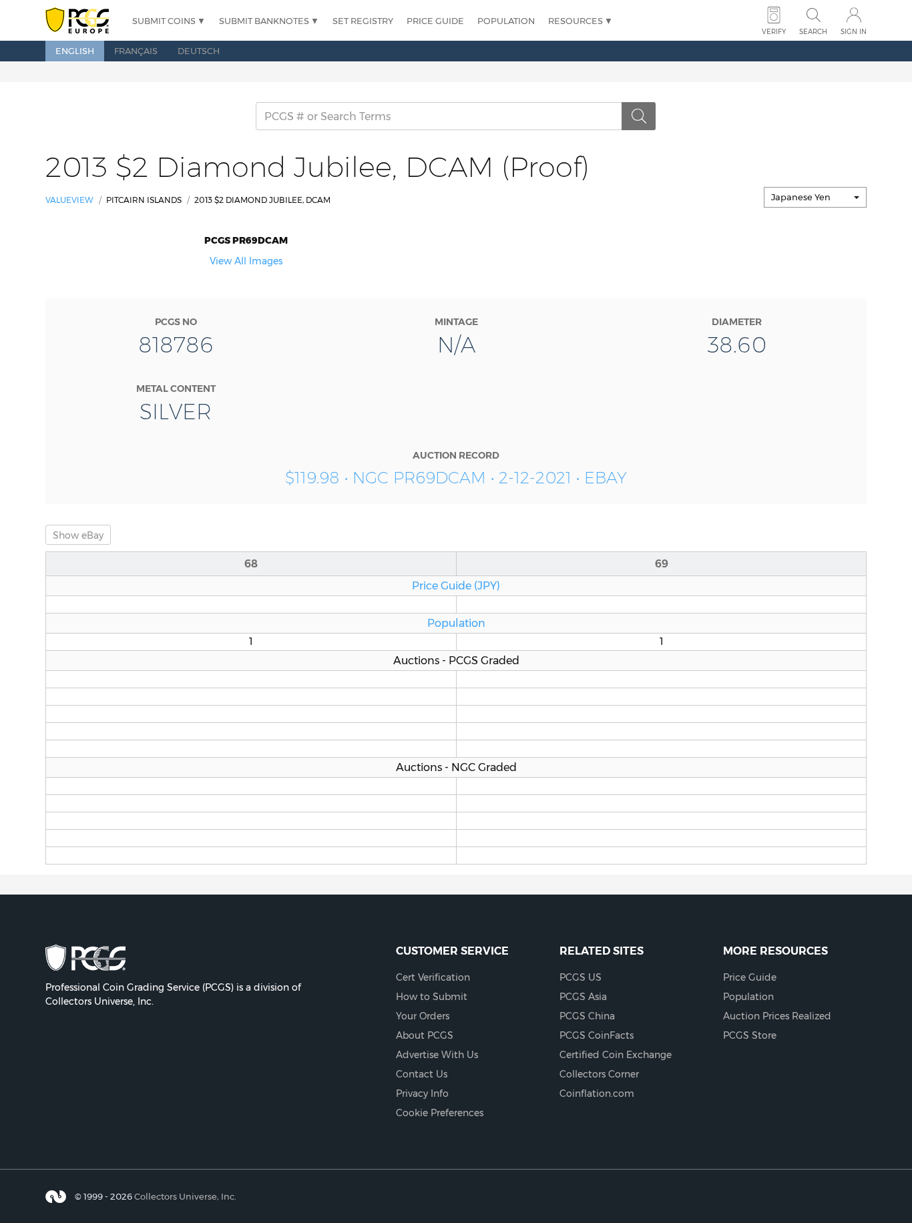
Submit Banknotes (264, 20)
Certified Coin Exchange (615, 1055)
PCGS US (580, 977)
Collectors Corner (599, 1074)
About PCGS (424, 1035)
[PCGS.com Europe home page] (82, 21)
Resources (575, 20)
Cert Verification (433, 977)
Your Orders (422, 1016)
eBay (78, 535)
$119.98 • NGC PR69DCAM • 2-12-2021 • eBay (456, 477)
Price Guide (435, 20)
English (74, 50)
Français (136, 50)
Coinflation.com (596, 1093)
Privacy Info (422, 1093)
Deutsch (199, 50)
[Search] (639, 116)
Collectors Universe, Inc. (185, 1196)
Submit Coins (164, 20)
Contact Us (421, 1074)
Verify (774, 31)
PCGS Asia (583, 997)
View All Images (246, 261)
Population (506, 20)
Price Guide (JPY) (456, 585)
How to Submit (431, 997)
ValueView (69, 200)
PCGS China (587, 1016)
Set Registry (362, 20)
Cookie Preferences (439, 1113)
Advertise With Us (437, 1055)
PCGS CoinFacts (596, 1035)
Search (813, 31)
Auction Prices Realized (777, 1016)
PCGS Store (749, 1035)
